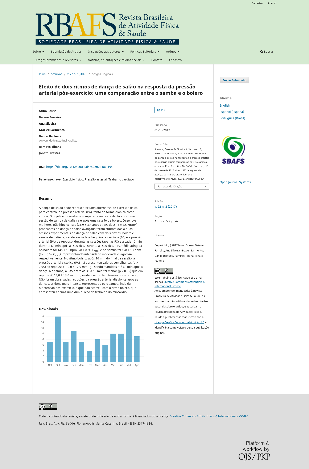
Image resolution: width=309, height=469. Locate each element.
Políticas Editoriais (143, 51)
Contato (156, 60)
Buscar (268, 51)
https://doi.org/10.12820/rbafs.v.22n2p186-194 (79, 167)
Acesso (272, 3)
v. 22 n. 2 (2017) (77, 74)
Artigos (171, 51)
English (225, 105)
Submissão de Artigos (66, 51)
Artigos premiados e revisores (57, 60)
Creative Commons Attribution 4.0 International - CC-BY (208, 416)
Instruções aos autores (104, 51)
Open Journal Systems (235, 182)
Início (42, 74)
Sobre (37, 51)
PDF (163, 110)
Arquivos (56, 74)
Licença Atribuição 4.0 (179, 322)
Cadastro (175, 60)
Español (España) (232, 112)
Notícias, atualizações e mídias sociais (115, 60)
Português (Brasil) (232, 118)
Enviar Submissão (234, 80)
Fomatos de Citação (169, 186)
